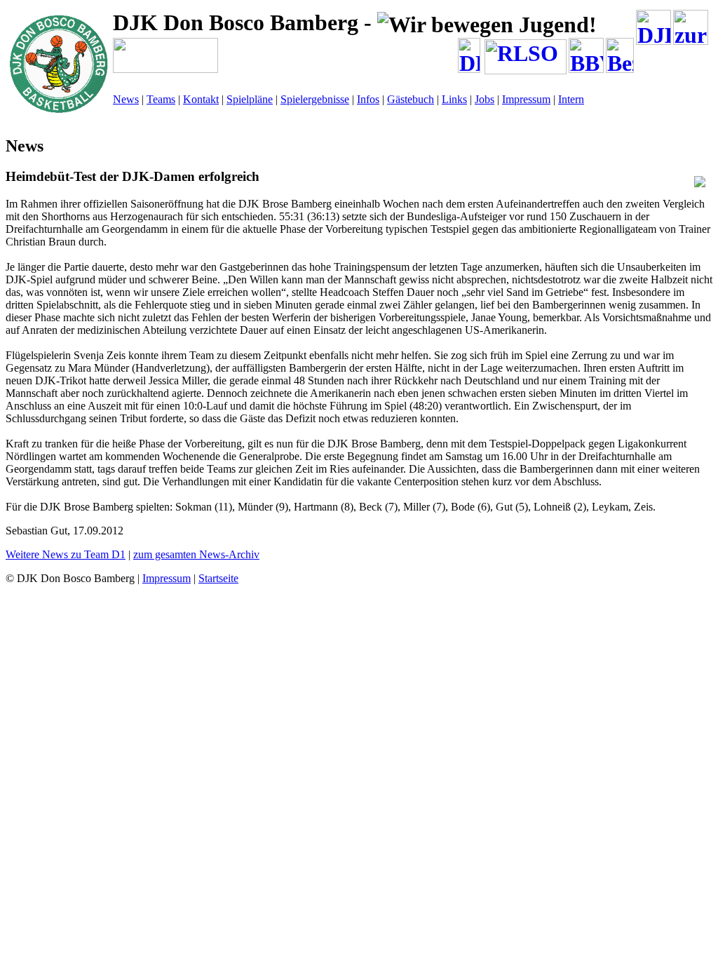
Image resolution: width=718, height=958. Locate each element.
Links (454, 99)
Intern (571, 99)
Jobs (484, 99)
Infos (368, 99)
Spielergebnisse (314, 99)
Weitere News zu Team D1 (66, 554)
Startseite (218, 578)
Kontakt (201, 99)
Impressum (526, 99)
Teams (161, 99)
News (126, 99)
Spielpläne (249, 99)
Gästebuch (410, 99)
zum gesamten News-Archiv (196, 554)
